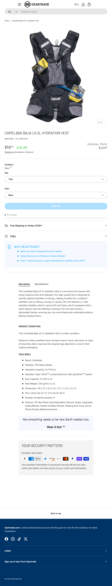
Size (6, 172)
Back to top (56, 513)
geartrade (9, 138)
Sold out (56, 206)
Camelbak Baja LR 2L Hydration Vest (25, 21)
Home (7, 21)
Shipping (9, 152)
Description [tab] (24, 283)
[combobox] (56, 11)
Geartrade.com (16, 579)
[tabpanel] (56, 350)
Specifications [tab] (41, 283)
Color (7, 188)
